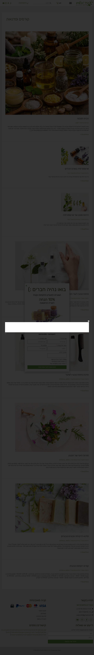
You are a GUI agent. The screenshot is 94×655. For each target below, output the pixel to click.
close (88, 321)
